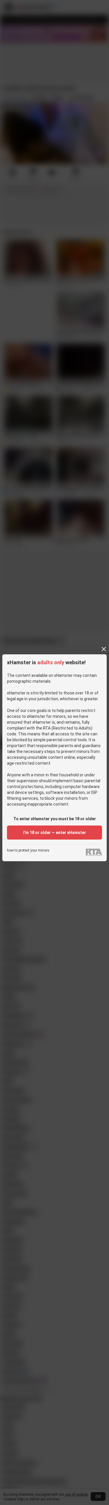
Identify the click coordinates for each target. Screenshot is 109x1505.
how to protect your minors (28, 850)
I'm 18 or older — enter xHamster (54, 832)
